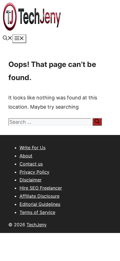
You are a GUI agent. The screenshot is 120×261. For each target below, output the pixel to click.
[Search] (97, 122)
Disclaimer (31, 180)
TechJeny (37, 224)
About (26, 156)
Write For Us (32, 147)
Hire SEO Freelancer (41, 188)
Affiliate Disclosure (39, 196)
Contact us (31, 164)
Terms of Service (37, 212)
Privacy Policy (34, 172)
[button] (7, 38)
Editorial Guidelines (40, 204)
